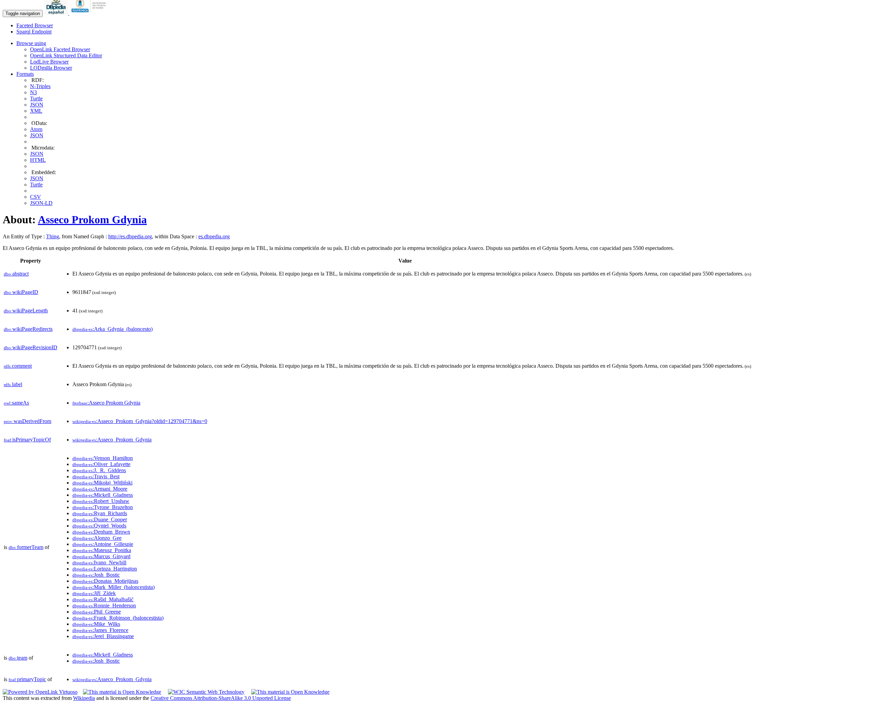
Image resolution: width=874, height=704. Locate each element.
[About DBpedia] (56, 13)
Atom (36, 129)
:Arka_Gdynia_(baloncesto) (112, 329)
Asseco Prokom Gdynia (92, 219)
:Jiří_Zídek (94, 593)
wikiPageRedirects (28, 329)
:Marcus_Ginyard (101, 556)
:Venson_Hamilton (102, 458)
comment (18, 366)
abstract (16, 274)
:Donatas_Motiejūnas (105, 581)
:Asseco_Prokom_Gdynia (112, 439)
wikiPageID (21, 292)
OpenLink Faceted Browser (60, 49)
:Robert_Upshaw (100, 501)
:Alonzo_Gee (97, 538)
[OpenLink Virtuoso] (40, 692)
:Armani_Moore (99, 489)
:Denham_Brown (101, 532)
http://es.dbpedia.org (130, 236)
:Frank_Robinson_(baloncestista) (118, 618)
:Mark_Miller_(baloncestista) (113, 587)
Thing (52, 236)
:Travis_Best (95, 476)
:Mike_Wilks (96, 624)
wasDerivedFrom (27, 421)
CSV (35, 197)
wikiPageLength (26, 310)
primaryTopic (27, 679)
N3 (33, 92)
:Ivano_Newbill (99, 562)
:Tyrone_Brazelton (102, 507)
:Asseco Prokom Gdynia (106, 403)
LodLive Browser (49, 62)
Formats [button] (25, 74)
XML (36, 111)
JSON (36, 105)
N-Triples (40, 86)
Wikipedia (84, 698)
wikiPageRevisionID (30, 347)
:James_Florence (100, 630)
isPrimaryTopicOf (27, 439)
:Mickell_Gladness (102, 495)
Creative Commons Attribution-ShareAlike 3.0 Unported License (221, 698)
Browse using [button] (31, 43)
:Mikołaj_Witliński (102, 482)
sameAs (16, 403)
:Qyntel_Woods (99, 526)
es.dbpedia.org (214, 236)
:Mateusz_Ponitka (101, 550)
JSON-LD (41, 203)
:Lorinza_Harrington (104, 569)
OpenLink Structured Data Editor (66, 55)
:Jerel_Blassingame (103, 636)
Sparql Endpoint (34, 31)
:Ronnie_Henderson (104, 605)
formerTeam (26, 547)
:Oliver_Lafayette (101, 464)
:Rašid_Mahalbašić (102, 599)
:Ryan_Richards (99, 513)
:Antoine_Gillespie (102, 544)
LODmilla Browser (51, 68)
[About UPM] (89, 13)
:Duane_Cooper (99, 519)
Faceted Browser (34, 25)
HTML (38, 160)
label (13, 384)
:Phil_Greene (96, 612)
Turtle (36, 98)
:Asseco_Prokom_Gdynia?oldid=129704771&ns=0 (139, 421)
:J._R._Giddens (99, 470)
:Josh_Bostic (96, 575)
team (18, 658)
